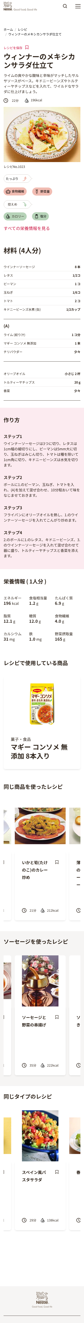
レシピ (22, 29)
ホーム (8, 29)
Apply (65, 7)
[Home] (21, 6)
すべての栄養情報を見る (27, 228)
